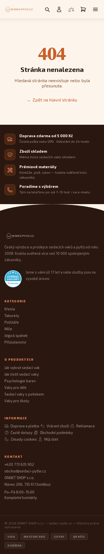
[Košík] (83, 9)
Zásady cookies (24, 439)
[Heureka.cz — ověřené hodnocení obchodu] (13, 278)
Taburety (11, 315)
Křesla (9, 309)
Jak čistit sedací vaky (21, 374)
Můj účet (51, 439)
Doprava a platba (25, 426)
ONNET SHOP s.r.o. (19, 477)
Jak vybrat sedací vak (22, 367)
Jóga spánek (16, 335)
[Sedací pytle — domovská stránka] (18, 9)
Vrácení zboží (58, 426)
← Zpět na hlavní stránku (52, 99)
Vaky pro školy (16, 401)
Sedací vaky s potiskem (24, 394)
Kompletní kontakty (20, 497)
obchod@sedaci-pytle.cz (25, 471)
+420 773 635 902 (19, 464)
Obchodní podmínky (56, 432)
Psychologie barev (20, 381)
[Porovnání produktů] (71, 9)
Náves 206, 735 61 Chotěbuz (27, 484)
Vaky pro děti (15, 387)
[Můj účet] (59, 9)
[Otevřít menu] (95, 9)
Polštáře (11, 322)
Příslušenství (15, 342)
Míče (8, 329)
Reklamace (85, 426)
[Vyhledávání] (47, 9)
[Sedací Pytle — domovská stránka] (52, 236)
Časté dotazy (21, 432)
